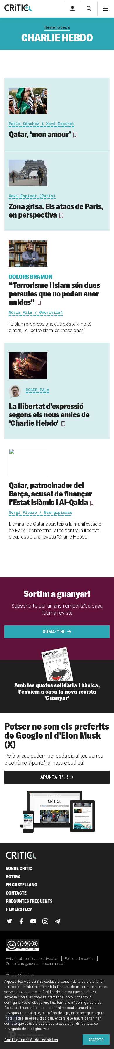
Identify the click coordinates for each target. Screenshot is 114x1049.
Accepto (96, 1039)
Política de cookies (79, 958)
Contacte (16, 893)
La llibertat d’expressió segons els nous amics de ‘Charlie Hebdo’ (49, 414)
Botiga (13, 876)
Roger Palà (37, 389)
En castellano (21, 885)
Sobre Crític (19, 868)
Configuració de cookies (31, 1039)
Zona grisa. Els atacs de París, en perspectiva (56, 210)
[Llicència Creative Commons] (57, 945)
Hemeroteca (57, 27)
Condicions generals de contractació (35, 963)
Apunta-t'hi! (54, 777)
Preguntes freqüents (29, 901)
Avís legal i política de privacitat (32, 958)
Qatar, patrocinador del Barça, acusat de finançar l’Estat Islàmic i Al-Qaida (50, 493)
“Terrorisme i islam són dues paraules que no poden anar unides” (54, 290)
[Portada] (18, 8)
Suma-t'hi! (54, 631)
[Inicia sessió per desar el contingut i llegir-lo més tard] (75, 135)
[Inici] (21, 856)
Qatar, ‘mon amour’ (40, 134)
